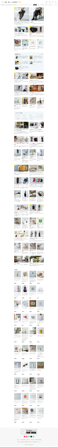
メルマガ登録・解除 (23, 439)
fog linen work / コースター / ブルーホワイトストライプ (32, 294)
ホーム (15, 426)
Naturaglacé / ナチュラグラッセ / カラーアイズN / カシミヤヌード (40, 401)
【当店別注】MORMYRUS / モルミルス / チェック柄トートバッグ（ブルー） (32, 416)
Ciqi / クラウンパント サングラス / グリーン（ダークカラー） (25, 370)
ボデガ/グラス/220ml (40, 293)
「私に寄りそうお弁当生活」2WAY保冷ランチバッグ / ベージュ (32, 322)
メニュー (56, 2)
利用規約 (40, 439)
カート (52, 2)
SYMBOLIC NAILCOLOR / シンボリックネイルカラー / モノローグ (17, 279)
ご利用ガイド (28, 439)
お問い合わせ (33, 439)
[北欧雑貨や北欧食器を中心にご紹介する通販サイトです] (11, 2)
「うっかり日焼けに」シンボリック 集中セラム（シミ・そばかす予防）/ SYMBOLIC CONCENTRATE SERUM (40, 354)
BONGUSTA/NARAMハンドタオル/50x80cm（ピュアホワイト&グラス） (32, 401)
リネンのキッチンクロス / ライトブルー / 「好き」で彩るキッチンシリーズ (40, 309)
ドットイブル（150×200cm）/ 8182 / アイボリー (25, 353)
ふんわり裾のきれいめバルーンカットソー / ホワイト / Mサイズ (40, 322)
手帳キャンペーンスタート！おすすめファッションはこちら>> (9, 4)
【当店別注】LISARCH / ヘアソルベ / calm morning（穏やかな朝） (40, 386)
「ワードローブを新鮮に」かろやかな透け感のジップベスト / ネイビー (25, 294)
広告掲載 (36, 439)
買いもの (46, 2)
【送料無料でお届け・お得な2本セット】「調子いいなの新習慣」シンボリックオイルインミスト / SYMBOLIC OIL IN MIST (32, 387)
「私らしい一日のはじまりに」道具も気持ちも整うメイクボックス (40, 279)
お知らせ (18, 439)
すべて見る (41, 54)
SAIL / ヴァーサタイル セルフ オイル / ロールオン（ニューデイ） (17, 401)
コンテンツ (50, 2)
